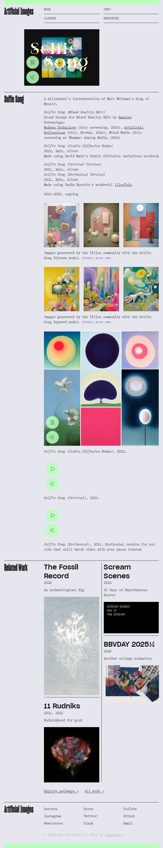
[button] (61, 57)
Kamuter (125, 117)
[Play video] (52, 469)
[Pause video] (32, 62)
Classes (50, 18)
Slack (88, 823)
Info (107, 9)
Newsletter (53, 823)
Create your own (96, 258)
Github (129, 816)
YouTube (130, 809)
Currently (113, 835)
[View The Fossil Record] (71, 629)
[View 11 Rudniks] (71, 739)
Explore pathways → (61, 791)
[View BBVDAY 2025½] (131, 669)
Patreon (50, 809)
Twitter (90, 816)
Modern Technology (60, 127)
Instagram (52, 816)
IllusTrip (123, 185)
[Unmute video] (32, 77)
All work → (94, 791)
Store (88, 809)
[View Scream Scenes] (131, 598)
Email (128, 823)
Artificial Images (19, 11)
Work (47, 9)
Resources (111, 18)
